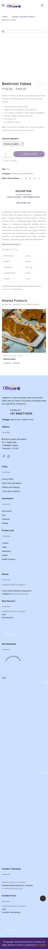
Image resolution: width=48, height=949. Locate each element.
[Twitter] (26, 178)
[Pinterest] (30, 178)
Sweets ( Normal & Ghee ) (23, 16)
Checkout (6, 519)
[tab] (23, 192)
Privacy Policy (7, 479)
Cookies (5, 543)
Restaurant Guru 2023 (19, 594)
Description (23, 191)
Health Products (8, 559)
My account (7, 511)
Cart (3, 515)
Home (4, 16)
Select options (4, 363)
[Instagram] (8, 456)
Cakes (4, 547)
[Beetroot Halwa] (24, 52)
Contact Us (15, 410)
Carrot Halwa (40, 83)
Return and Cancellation (12, 483)
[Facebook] (21, 178)
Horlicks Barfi (9, 359)
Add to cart (30, 154)
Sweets (5, 555)
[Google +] (34, 178)
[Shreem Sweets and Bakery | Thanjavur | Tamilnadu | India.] (14, 5)
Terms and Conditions (11, 491)
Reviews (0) (23, 202)
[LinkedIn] (39, 178)
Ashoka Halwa (44, 83)
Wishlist (5, 523)
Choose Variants (10, 138)
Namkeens (6, 551)
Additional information (23, 196)
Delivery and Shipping (11, 487)
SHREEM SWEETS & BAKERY (14, 584)
